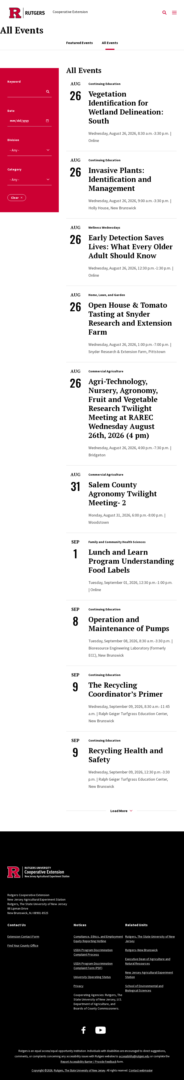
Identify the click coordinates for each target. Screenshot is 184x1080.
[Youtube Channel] (100, 1030)
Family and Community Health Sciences (117, 542)
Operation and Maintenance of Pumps (128, 624)
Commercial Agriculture (105, 371)
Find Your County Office (22, 945)
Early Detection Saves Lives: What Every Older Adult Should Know (130, 246)
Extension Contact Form (23, 936)
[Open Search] (164, 13)
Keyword (14, 82)
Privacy (78, 986)
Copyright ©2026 (42, 1070)
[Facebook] (83, 1030)
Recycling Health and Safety (125, 755)
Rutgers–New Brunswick (141, 950)
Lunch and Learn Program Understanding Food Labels (131, 561)
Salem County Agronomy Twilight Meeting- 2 (122, 493)
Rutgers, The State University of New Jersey (79, 1070)
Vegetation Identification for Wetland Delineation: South (125, 107)
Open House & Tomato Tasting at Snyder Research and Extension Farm (130, 318)
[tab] (79, 42)
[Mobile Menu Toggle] (174, 13)
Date (11, 111)
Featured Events (79, 42)
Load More (118, 810)
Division (13, 140)
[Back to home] (37, 872)
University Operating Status (92, 977)
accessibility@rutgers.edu (134, 1056)
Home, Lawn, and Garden (106, 295)
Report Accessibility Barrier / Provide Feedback (88, 1062)
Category (14, 169)
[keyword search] (46, 91)
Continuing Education (104, 84)
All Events (110, 42)
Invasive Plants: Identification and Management (119, 179)
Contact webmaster (141, 1070)
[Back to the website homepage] (27, 13)
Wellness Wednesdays (104, 227)
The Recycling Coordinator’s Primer (125, 689)
